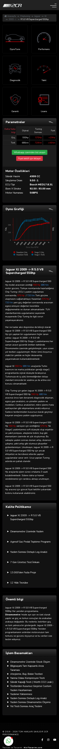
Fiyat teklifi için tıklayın (29, 158)
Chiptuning (25, 16)
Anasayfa (11, 16)
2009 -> (12, 19)
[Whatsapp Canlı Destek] (8, 741)
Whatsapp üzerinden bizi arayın (29, 152)
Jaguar (37, 16)
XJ (45, 16)
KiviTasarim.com (33, 747)
